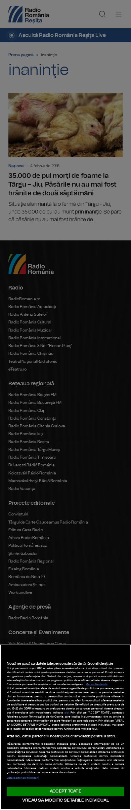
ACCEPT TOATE (65, 791)
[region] (65, 727)
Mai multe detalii (96, 684)
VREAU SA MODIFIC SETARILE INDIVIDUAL (65, 800)
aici (66, 712)
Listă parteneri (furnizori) (23, 778)
